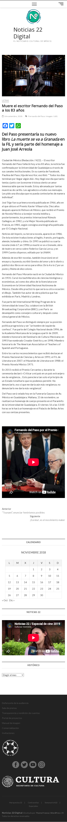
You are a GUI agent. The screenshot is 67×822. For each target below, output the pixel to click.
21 (25, 588)
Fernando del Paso (36, 116)
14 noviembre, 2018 (13, 116)
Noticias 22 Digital (27, 33)
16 (41, 582)
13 (17, 582)
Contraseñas (33, 803)
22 (33, 588)
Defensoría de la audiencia (15, 703)
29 (33, 595)
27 (17, 595)
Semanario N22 (51, 803)
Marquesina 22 (15, 803)
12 (9, 582)
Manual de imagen (11, 723)
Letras (5, 100)
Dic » (11, 600)
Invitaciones (8, 733)
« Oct (5, 600)
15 (33, 582)
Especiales (33, 806)
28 (25, 595)
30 (41, 595)
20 (17, 588)
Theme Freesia (42, 813)
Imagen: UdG (52, 116)
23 (41, 588)
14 (25, 582)
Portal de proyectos (12, 718)
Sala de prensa (9, 708)
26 (9, 595)
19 (9, 588)
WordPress (56, 813)
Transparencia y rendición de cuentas (21, 713)
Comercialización (10, 728)
